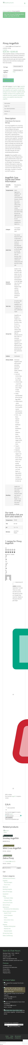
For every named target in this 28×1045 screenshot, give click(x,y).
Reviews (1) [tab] (7, 111)
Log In (11, 814)
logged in (14, 796)
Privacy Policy (6, 969)
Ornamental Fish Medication (10, 967)
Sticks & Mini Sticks (9, 920)
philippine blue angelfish (14, 93)
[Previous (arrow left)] (0, 1044)
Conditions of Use (7, 965)
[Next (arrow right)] (2, 1044)
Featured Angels (8, 882)
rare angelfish (10, 97)
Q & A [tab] (5, 114)
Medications (6, 907)
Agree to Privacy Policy (14, 1026)
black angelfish (20, 88)
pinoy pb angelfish (12, 95)
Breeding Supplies (7, 889)
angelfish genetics (11, 88)
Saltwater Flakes (8, 900)
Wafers (5, 922)
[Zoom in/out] (0, 1042)
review (5, 50)
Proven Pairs (7, 884)
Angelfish (9, 11)
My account (18, 1036)
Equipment (5, 894)
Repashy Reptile (8, 931)
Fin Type (5, 67)
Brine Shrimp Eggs (7, 891)
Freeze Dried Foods (7, 902)
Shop (11, 1036)
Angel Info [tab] (6, 106)
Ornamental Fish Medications (11, 909)
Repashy (5, 924)
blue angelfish (6, 90)
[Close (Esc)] (5, 1042)
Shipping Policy (6, 972)
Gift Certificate (6, 905)
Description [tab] (7, 103)
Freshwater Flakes (8, 898)
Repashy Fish (7, 928)
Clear (14, 72)
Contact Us (18, 1038)
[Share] (3, 1042)
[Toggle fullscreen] (2, 1042)
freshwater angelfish (16, 91)
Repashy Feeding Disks (9, 926)
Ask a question (9, 817)
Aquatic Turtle (7, 913)
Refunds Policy (6, 971)
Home (4, 11)
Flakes (4, 896)
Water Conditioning (8, 935)
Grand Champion (8, 915)
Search (18, 868)
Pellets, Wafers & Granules (9, 911)
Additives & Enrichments (9, 878)
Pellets (5, 917)
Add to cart (8, 80)
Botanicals (5, 887)
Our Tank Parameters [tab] (9, 108)
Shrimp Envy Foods (7, 933)
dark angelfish (14, 90)
